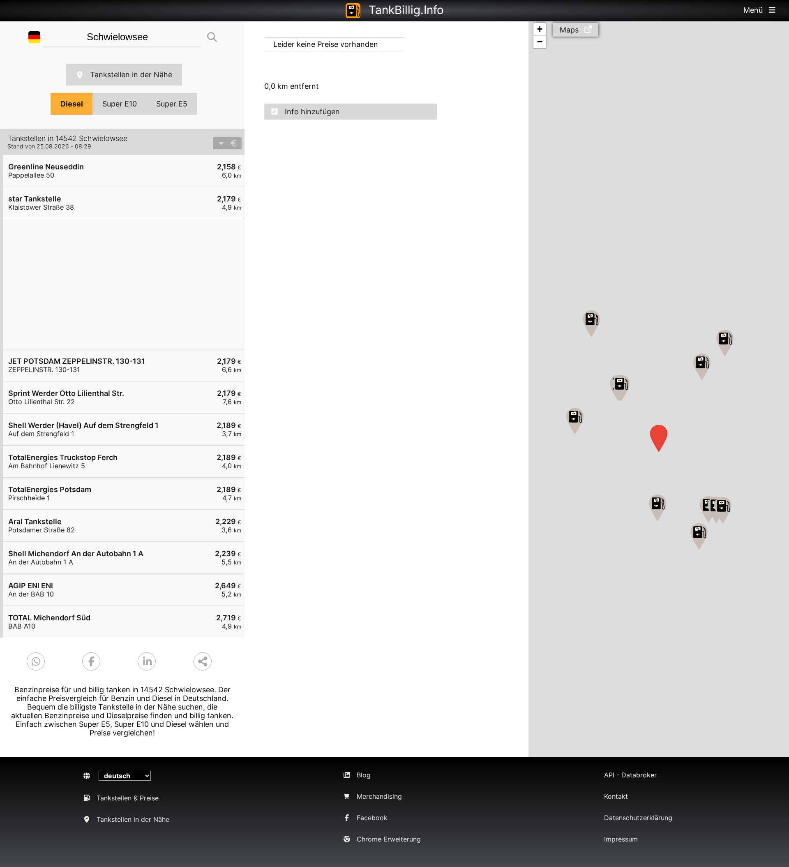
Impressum (621, 839)
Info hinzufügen (312, 111)
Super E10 (119, 103)
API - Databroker (630, 775)
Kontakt (616, 796)
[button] (699, 536)
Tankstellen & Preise (128, 798)
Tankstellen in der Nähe (131, 74)
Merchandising (379, 796)
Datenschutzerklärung (638, 818)
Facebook (372, 818)
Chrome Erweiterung (389, 839)
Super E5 (171, 103)
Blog (364, 775)
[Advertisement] (128, 284)
